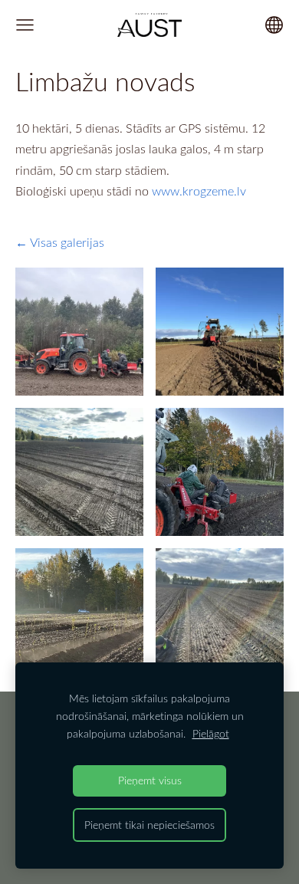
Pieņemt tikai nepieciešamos (149, 824)
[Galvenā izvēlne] (25, 25)
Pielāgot (210, 733)
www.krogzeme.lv (199, 190)
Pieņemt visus (150, 780)
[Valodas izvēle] (274, 25)
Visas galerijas (67, 242)
